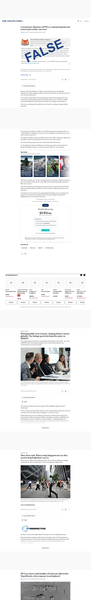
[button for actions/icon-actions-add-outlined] (30, 75)
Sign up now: (23, 32)
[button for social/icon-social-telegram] (62, 79)
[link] (12, 21)
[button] (80, 21)
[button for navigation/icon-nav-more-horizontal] (69, 79)
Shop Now (11, 302)
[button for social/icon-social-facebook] (65, 79)
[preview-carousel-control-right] (68, 166)
